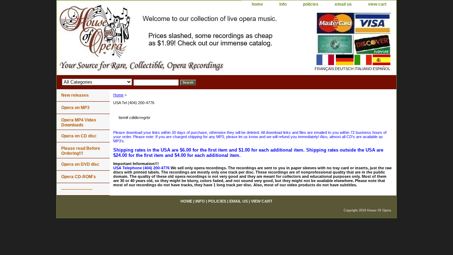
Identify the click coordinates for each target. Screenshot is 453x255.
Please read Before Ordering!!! (80, 151)
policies (311, 4)
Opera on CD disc (79, 136)
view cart (377, 4)
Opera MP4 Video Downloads (78, 123)
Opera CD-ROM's (78, 176)
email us (343, 4)
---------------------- (76, 189)
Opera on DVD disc (80, 164)
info (283, 4)
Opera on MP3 (75, 107)
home (257, 4)
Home (118, 95)
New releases (75, 95)
